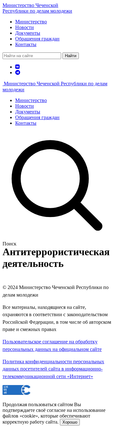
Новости (24, 27)
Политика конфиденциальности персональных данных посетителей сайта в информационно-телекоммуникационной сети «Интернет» (53, 369)
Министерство (31, 21)
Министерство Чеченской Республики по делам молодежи (37, 8)
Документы (27, 33)
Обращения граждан (37, 38)
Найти (70, 55)
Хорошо (69, 422)
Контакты (25, 44)
